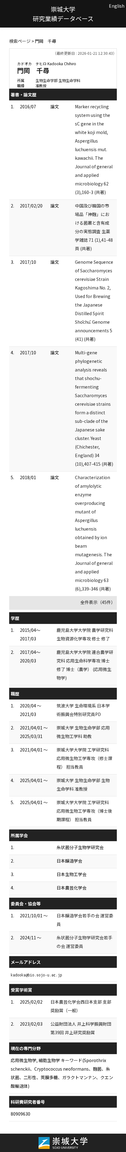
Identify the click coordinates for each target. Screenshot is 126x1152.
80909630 (20, 1114)
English (116, 6)
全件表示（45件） (97, 602)
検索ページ (20, 41)
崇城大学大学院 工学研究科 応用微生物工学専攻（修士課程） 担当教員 (84, 758)
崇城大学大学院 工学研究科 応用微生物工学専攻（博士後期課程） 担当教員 (84, 810)
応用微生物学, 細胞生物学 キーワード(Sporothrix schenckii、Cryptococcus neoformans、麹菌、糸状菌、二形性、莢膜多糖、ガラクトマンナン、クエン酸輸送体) (62, 1073)
